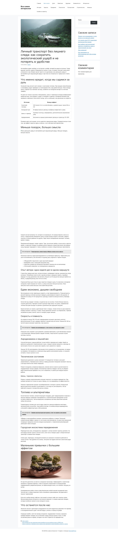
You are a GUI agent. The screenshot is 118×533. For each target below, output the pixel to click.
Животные (60, 3)
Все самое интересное (26, 7)
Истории (39, 7)
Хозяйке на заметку (42, 11)
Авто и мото (47, 3)
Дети (53, 3)
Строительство (81, 7)
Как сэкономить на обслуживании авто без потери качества (87, 54)
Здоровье (68, 3)
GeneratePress (72, 531)
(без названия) (82, 50)
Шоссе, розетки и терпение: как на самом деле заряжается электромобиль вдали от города (45, 523)
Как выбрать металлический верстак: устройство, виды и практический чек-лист (86, 46)
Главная (39, 3)
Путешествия (70, 7)
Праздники (53, 7)
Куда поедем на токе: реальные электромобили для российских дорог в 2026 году (42, 522)
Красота (46, 7)
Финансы (89, 7)
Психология (62, 7)
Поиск (80, 20)
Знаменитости (76, 3)
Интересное (86, 3)
